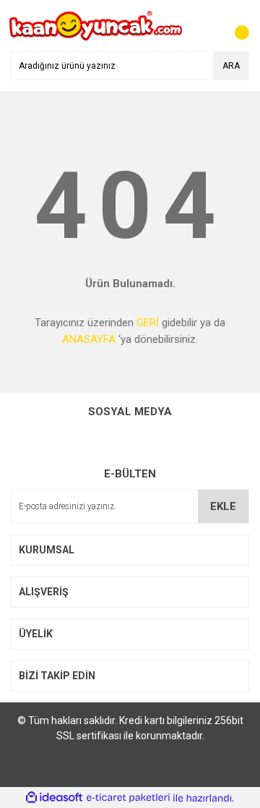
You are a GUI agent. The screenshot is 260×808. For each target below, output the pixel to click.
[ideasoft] (54, 798)
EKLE (223, 506)
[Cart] (234, 25)
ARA (231, 66)
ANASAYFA (89, 339)
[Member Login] (205, 25)
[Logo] (96, 25)
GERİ (147, 322)
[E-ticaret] (128, 797)
